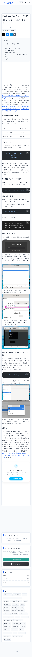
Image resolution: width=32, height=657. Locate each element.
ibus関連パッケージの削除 (12, 48)
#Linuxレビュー (18, 620)
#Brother (6, 614)
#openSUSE (7, 623)
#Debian (14, 610)
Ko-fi (4, 551)
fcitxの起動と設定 (10, 52)
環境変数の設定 (9, 50)
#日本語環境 (6, 30)
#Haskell (14, 607)
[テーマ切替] (26, 2)
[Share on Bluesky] (7, 34)
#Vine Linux (21, 610)
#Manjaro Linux (8, 620)
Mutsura (18, 552)
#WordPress (7, 604)
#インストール (7, 633)
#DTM (19, 601)
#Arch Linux (7, 626)
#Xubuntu (6, 607)
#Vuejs (22, 604)
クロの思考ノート (9, 2)
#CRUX (25, 601)
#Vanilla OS (15, 626)
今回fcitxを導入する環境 (12, 44)
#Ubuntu (15, 636)
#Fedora (13, 30)
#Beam (24, 594)
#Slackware (7, 636)
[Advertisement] (16, 74)
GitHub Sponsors (13, 551)
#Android (20, 607)
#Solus (21, 629)
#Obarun (23, 626)
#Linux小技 (15, 604)
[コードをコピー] (27, 153)
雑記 (4, 582)
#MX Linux (15, 623)
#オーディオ (7, 639)
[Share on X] (3, 34)
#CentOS (13, 601)
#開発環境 (6, 610)
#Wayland (6, 629)
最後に (7, 59)
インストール (9, 46)
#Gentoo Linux (8, 594)
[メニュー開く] (30, 2)
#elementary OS (17, 598)
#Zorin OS (22, 623)
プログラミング (7, 579)
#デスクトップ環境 (8, 617)
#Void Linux (14, 629)
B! (11, 34)
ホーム (3, 8)
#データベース (23, 614)
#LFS (15, 633)
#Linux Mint (25, 617)
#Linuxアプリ (17, 594)
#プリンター (22, 633)
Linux (9, 8)
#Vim (20, 636)
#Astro (17, 617)
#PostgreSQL (7, 598)
